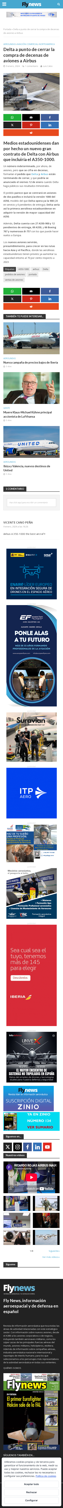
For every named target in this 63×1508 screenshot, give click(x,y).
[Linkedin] (37, 1147)
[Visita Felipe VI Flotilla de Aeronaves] (46, 1203)
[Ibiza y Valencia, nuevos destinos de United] (31, 441)
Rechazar (31, 1492)
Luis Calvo (48, 66)
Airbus (44, 174)
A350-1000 (23, 269)
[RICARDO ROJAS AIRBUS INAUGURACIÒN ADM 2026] (16, 1203)
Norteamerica (47, 44)
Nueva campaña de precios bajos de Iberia (30, 362)
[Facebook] (27, 1147)
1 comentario (31, 66)
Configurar (31, 1500)
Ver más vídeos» (51, 1256)
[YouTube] (47, 1147)
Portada (7, 29)
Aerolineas (9, 44)
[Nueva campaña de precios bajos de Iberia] (31, 338)
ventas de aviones (14, 279)
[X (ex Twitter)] (7, 1147)
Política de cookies (46, 1476)
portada (33, 274)
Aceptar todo (31, 1484)
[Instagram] (17, 1147)
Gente (6, 408)
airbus (36, 269)
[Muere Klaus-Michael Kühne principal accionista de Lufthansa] (31, 387)
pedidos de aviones (15, 274)
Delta (34, 174)
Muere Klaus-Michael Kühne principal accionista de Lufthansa (27, 414)
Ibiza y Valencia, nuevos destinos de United (26, 468)
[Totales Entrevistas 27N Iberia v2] (16, 1237)
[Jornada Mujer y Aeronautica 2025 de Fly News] (46, 1220)
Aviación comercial (27, 44)
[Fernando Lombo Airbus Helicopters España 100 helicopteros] (16, 1220)
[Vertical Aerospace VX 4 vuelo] (46, 1237)
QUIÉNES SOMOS (12, 1367)
